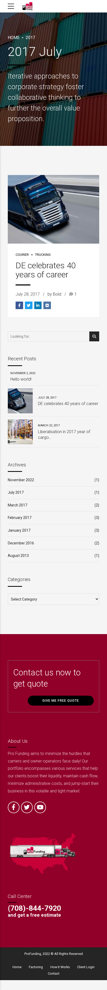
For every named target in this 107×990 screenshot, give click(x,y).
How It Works (60, 967)
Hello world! (20, 379)
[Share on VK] (47, 305)
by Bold (54, 294)
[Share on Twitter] (28, 305)
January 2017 (19, 530)
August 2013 (18, 555)
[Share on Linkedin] (38, 305)
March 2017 (17, 505)
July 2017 (16, 492)
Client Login (86, 967)
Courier (22, 255)
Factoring (36, 967)
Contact (53, 973)
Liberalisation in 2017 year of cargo (64, 434)
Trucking (43, 255)
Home (13, 37)
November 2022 (21, 480)
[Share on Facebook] (19, 305)
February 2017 (19, 518)
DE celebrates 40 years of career (46, 270)
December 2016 (21, 543)
